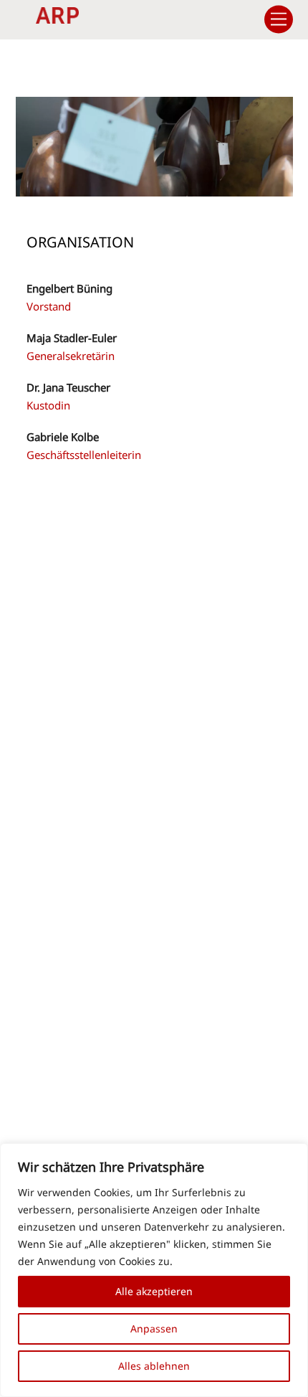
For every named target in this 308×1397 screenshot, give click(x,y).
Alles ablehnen (154, 1366)
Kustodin (48, 405)
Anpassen (154, 1328)
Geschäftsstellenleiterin (84, 454)
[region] (154, 1270)
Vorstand (49, 306)
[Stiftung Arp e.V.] (57, 17)
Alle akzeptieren (154, 1291)
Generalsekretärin (71, 356)
